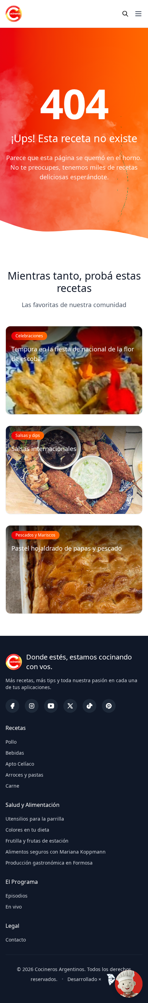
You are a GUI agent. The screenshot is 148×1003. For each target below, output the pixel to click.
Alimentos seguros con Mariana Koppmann (56, 851)
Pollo (11, 742)
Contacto (16, 939)
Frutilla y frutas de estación (37, 840)
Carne (12, 785)
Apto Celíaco (20, 763)
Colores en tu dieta (27, 829)
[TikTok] (89, 706)
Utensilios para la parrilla (35, 818)
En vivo (14, 906)
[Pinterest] (109, 706)
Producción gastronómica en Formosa (49, 862)
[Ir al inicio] (14, 13)
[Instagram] (32, 706)
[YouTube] (51, 706)
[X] (70, 706)
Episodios (17, 895)
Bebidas (15, 753)
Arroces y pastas (24, 774)
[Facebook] (12, 706)
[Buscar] (125, 13)
